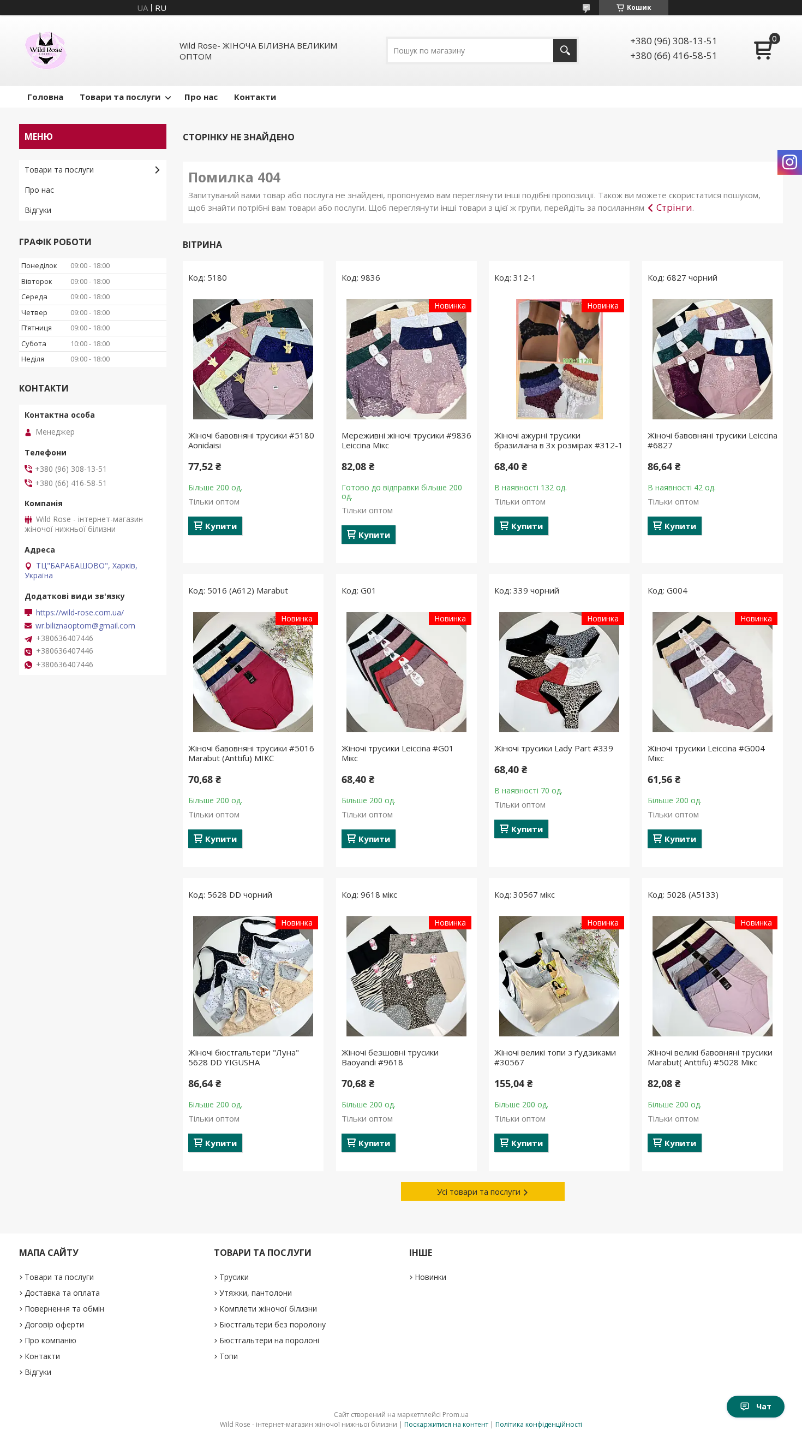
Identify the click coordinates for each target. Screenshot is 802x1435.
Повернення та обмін (64, 1308)
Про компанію (50, 1340)
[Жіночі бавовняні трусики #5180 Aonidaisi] (253, 359)
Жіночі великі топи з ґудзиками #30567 (555, 1057)
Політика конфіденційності (538, 1424)
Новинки (430, 1277)
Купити (221, 525)
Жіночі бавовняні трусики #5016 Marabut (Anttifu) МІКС (251, 753)
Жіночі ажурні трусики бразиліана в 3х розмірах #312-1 (558, 440)
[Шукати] (565, 50)
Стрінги (674, 207)
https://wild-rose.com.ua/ (80, 613)
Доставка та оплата (62, 1293)
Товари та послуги (120, 96)
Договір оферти (54, 1324)
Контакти (255, 96)
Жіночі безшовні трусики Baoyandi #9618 (390, 1057)
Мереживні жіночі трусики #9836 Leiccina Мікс (406, 440)
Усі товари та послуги (478, 1191)
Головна (45, 96)
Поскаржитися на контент (446, 1424)
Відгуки (38, 210)
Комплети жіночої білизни (268, 1308)
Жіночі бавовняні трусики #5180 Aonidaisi (251, 440)
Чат (763, 1406)
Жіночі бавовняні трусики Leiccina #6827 (712, 440)
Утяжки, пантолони (255, 1293)
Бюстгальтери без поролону (272, 1324)
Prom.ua (455, 1414)
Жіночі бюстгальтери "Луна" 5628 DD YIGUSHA (243, 1057)
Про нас (201, 96)
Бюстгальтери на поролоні (269, 1340)
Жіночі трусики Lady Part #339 (553, 748)
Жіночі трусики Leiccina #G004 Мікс (706, 753)
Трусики (234, 1277)
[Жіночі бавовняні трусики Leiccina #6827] (712, 359)
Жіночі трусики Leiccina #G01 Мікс (398, 753)
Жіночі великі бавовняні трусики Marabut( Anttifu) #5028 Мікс (710, 1057)
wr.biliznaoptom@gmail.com (85, 626)
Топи (228, 1356)
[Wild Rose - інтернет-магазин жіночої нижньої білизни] (46, 50)
